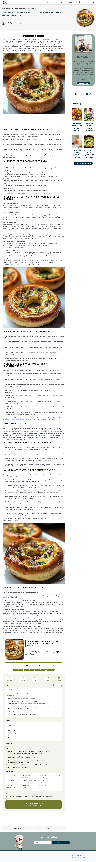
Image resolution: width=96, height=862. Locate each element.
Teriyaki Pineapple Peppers (19, 419)
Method (35, 680)
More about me (83, 83)
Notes (59, 680)
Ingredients (9, 680)
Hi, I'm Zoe (22, 854)
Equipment (22, 680)
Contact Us (71, 2)
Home (48, 2)
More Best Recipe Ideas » (83, 163)
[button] (59, 690)
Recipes (55, 2)
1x (53, 684)
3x (58, 684)
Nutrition (47, 680)
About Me (62, 2)
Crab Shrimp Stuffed (50, 156)
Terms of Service (47, 854)
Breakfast (8, 8)
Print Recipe (40, 36)
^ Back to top (10, 854)
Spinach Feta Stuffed (36, 156)
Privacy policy (37, 854)
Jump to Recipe (29, 36)
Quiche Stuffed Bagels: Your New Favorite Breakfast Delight (24, 8)
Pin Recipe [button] (38, 658)
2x (56, 684)
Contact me (29, 854)
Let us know (28, 805)
